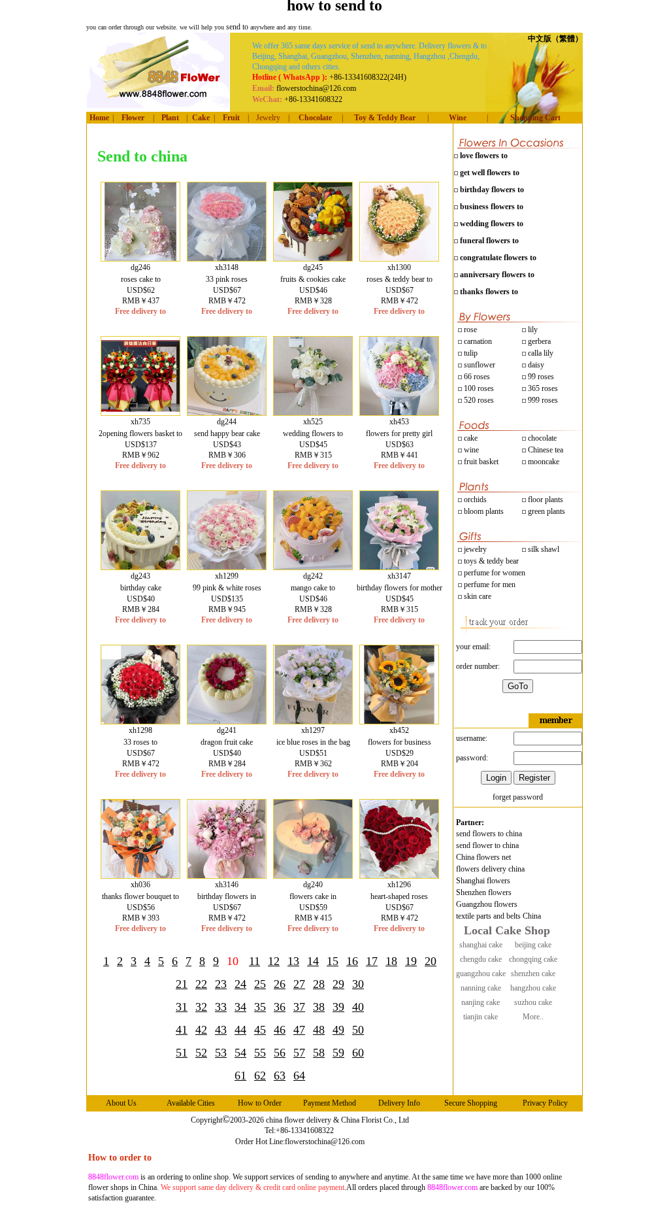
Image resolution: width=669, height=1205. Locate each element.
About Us (121, 1103)
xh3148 (226, 267)
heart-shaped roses (399, 896)
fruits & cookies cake (313, 279)
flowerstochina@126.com (325, 1141)
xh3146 (226, 884)
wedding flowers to (313, 433)
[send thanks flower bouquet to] (140, 875)
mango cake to (313, 587)
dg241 (227, 730)
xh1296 (399, 884)
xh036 (140, 884)
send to (238, 26)
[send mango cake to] (313, 566)
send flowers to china (489, 833)
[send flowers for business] (399, 721)
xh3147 (399, 576)
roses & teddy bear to (399, 279)
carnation (477, 341)
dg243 (140, 576)
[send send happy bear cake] (227, 412)
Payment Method (329, 1103)
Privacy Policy (545, 1103)
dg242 (313, 576)
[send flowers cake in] (313, 875)
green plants (546, 511)
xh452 (399, 730)
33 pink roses (227, 279)
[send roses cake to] (140, 258)
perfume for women (493, 572)
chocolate (541, 438)
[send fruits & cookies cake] (313, 258)
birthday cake (140, 587)
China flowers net (483, 857)
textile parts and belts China (498, 916)
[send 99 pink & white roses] (227, 566)
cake (470, 438)
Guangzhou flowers (486, 904)
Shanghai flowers (483, 880)
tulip (470, 353)
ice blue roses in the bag (313, 742)
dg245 (313, 267)
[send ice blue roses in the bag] (313, 721)
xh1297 (313, 730)
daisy (535, 364)
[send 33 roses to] (140, 721)
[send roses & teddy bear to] (399, 258)
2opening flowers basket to (140, 433)
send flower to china (487, 845)
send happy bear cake (227, 433)
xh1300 (399, 267)
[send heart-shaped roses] (399, 875)
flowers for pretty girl (399, 433)
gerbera (538, 341)
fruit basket (481, 461)
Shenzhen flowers (484, 892)
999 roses (542, 400)
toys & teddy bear (490, 561)
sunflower (478, 364)
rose (470, 329)
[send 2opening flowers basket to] (140, 412)
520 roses (478, 400)
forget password (518, 797)
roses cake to (141, 279)
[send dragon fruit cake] (227, 721)
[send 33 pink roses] (227, 258)
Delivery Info (399, 1103)
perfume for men (488, 584)
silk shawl (542, 549)
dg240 (313, 884)
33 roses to (140, 742)
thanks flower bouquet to (140, 896)
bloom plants (484, 511)
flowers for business (399, 742)
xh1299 (226, 576)
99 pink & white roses (227, 587)
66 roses (477, 376)
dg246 (140, 267)
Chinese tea (544, 449)
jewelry (474, 549)
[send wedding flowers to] (313, 412)
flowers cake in (312, 896)
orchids (475, 499)
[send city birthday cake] (140, 566)
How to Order (260, 1103)
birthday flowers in (226, 896)
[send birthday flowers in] (227, 875)
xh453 (399, 421)
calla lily (539, 353)
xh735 (140, 421)
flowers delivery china (490, 869)
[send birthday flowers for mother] (399, 566)
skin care (476, 596)
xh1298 (140, 730)
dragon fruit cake (227, 742)
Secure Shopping (470, 1103)
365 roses (542, 388)
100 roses (478, 388)
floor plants (545, 499)
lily (533, 329)
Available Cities (191, 1103)
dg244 (227, 421)
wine (470, 449)
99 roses (541, 376)
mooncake (542, 461)
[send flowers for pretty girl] (399, 412)
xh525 (313, 421)
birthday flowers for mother (399, 587)
